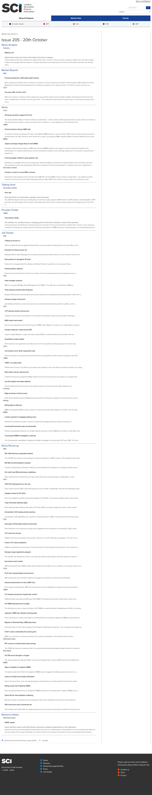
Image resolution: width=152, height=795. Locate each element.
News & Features (26, 18)
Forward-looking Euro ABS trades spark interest (22, 78)
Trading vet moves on (12, 241)
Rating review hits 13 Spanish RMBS (17, 686)
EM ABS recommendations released (18, 463)
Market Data (76, 18)
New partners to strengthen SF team (18, 259)
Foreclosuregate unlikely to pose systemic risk (21, 158)
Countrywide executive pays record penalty (20, 426)
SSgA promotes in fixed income (16, 393)
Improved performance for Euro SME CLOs (20, 582)
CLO (77, 24)
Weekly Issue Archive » (10, 34)
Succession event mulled (14, 561)
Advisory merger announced (15, 299)
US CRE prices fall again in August (17, 655)
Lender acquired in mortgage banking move (20, 417)
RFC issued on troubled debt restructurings (20, 644)
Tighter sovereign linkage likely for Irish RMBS (21, 144)
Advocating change (12, 218)
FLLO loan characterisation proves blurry (19, 573)
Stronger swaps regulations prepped (18, 552)
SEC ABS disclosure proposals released (19, 453)
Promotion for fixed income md (16, 250)
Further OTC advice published (15, 543)
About (45, 760)
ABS (107, 24)
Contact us (125, 769)
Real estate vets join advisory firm (17, 372)
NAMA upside (10, 722)
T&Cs (123, 772)
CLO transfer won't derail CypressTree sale (20, 351)
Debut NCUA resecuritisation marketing (19, 695)
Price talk (8, 193)
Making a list (9, 53)
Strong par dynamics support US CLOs (18, 115)
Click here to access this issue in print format (20, 741)
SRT (47, 24)
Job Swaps (47, 772)
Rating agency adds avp (13, 405)
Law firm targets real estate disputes (18, 381)
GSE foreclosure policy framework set (18, 705)
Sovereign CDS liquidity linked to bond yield (21, 524)
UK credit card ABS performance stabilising (20, 472)
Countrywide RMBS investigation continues (20, 436)
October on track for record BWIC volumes (20, 172)
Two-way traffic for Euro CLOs (15, 92)
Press (45, 769)
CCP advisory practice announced (17, 311)
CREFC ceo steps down (13, 363)
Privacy (123, 775)
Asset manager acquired (13, 281)
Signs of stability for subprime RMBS (18, 667)
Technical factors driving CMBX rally (18, 129)
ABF (136, 24)
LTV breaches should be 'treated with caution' (21, 594)
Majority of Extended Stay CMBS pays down (20, 622)
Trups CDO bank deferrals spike (16, 503)
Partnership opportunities (53, 766)
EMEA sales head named (13, 320)
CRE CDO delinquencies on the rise (17, 484)
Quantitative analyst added (14, 339)
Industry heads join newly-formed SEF (18, 330)
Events (126, 18)
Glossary (46, 763)
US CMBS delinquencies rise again (17, 604)
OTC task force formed (13, 533)
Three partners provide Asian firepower (19, 290)
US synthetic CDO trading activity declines (20, 512)
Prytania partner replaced (14, 269)
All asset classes (18, 24)
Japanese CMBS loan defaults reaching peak (21, 613)
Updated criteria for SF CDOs (15, 493)
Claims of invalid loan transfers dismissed (19, 677)
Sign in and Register (143, 1)
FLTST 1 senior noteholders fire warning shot (20, 632)
